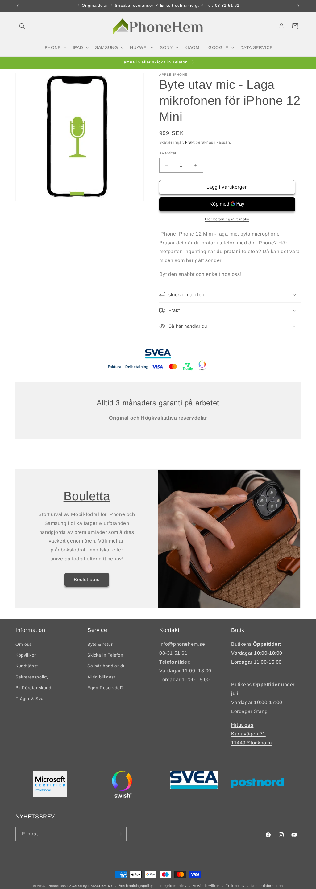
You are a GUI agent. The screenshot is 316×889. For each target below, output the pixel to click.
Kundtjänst (26, 665)
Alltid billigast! (102, 676)
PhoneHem (57, 886)
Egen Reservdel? (105, 687)
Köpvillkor (25, 655)
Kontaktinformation (267, 885)
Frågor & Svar (30, 698)
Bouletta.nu (87, 579)
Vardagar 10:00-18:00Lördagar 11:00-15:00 (256, 653)
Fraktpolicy (235, 885)
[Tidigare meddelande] (17, 6)
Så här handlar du (106, 665)
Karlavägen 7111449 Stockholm (251, 733)
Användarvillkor (206, 885)
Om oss (23, 644)
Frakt (190, 142)
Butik (237, 630)
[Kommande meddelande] (298, 6)
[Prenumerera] (119, 834)
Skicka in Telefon (105, 655)
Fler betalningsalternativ (227, 219)
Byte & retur (100, 644)
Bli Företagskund (33, 687)
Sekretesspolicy (32, 676)
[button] (22, 26)
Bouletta (87, 496)
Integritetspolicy (172, 885)
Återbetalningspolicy (136, 885)
